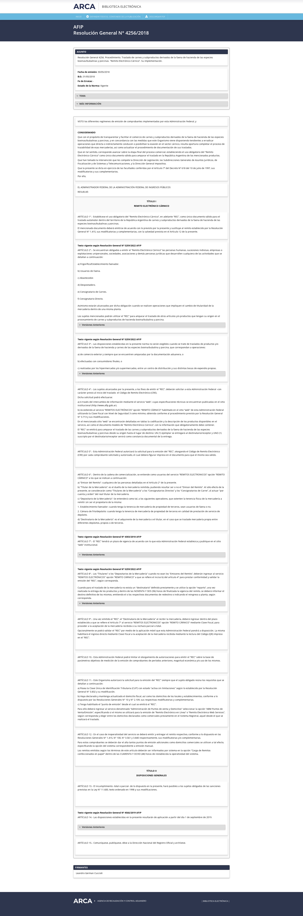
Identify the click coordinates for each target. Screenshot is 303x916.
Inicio (79, 16)
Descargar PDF (157, 16)
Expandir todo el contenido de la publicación (115, 16)
